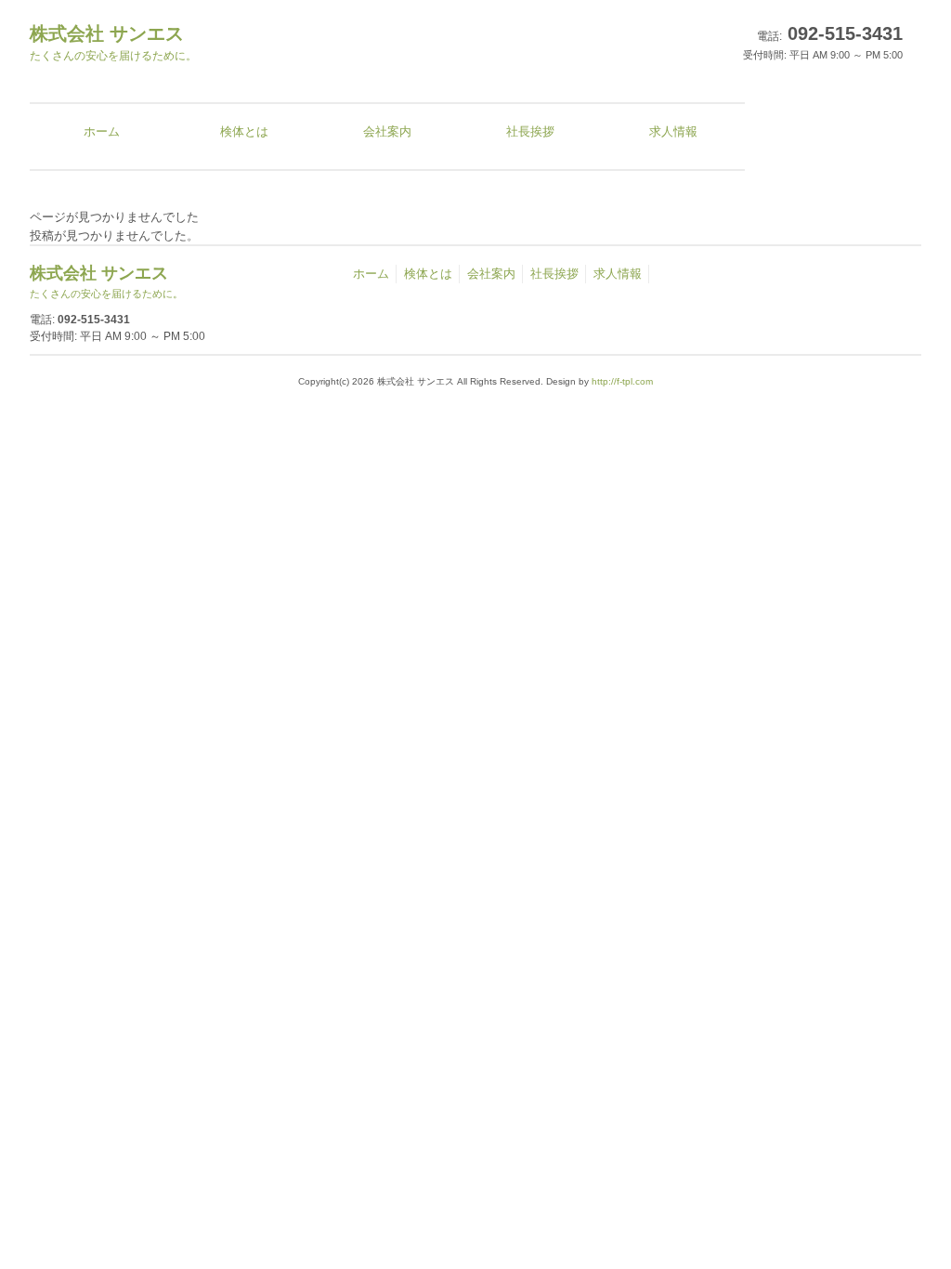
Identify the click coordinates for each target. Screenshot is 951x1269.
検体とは (428, 274)
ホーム (371, 274)
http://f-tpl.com (622, 381)
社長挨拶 (554, 274)
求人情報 (617, 274)
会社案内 (491, 274)
